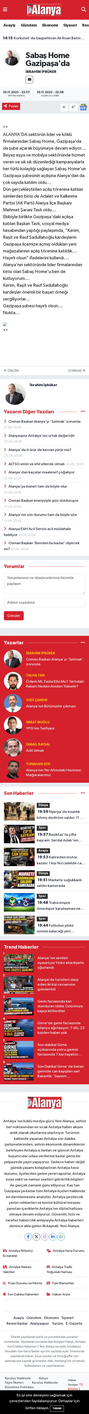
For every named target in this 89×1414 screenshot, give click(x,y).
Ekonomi (50, 25)
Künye (43, 1378)
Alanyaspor (39, 1324)
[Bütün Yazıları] (83, 412)
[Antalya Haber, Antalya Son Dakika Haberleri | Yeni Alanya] (44, 9)
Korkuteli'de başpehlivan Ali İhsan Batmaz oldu (44, 38)
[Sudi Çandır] (13, 703)
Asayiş (9, 25)
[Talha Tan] (13, 681)
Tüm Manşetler (63, 1283)
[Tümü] (83, 643)
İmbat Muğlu (38, 722)
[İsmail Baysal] (13, 747)
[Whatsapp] (61, 1237)
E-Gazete (74, 1324)
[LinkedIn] (53, 1237)
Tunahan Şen (38, 764)
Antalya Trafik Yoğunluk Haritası (59, 1269)
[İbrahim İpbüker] (12, 58)
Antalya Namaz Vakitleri (17, 1269)
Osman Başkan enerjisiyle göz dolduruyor (43, 501)
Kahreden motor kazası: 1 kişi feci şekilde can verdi (60, 860)
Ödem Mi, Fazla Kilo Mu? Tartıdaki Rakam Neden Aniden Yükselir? (55, 684)
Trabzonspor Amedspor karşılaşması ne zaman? (59, 906)
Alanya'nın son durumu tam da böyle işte (42, 515)
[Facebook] (28, 1237)
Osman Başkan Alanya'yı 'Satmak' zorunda (44, 422)
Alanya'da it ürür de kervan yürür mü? (39, 450)
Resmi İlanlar (17, 1324)
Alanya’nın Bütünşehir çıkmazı (51, 706)
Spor (42, 827)
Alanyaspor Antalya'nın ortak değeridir (41, 436)
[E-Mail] (29, 79)
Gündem (29, 25)
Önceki (13, 370)
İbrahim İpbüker (41, 72)
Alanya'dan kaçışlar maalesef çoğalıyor (41, 472)
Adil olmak (35, 751)
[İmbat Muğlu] (13, 725)
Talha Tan (35, 675)
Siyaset (70, 25)
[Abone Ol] (83, 107)
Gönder (14, 616)
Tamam (56, 1408)
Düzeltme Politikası (19, 1387)
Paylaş (13, 106)
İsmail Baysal (38, 744)
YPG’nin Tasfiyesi (40, 728)
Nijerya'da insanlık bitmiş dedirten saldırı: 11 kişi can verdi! (61, 815)
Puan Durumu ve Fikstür (25, 1283)
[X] (36, 1237)
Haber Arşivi (61, 1294)
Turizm (57, 1324)
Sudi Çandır (36, 700)
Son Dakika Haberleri (23, 1294)
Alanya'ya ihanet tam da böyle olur (37, 486)
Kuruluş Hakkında (18, 1378)
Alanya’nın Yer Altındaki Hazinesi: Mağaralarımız (54, 772)
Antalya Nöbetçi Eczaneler (18, 1253)
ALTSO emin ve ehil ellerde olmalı (36, 464)
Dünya (43, 805)
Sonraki (75, 370)
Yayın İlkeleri (14, 1382)
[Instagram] (44, 1237)
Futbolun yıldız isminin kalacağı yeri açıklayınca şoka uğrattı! (57, 928)
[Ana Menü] (5, 10)
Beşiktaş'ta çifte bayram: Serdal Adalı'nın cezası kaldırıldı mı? (57, 838)
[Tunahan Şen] (13, 770)
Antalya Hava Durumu (68, 1250)
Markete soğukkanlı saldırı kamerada (59, 883)
